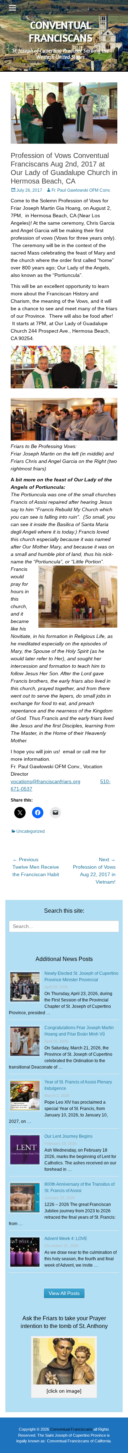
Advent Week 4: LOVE (65, 1238)
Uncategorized (30, 831)
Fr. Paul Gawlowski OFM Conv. (81, 190)
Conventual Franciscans (60, 31)
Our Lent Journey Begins (68, 1136)
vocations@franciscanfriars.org (45, 781)
